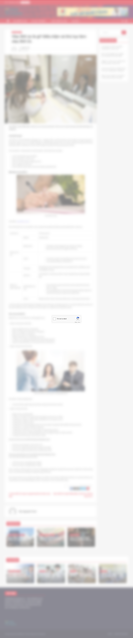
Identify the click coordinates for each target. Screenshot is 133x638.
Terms (79, 322)
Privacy (76, 322)
